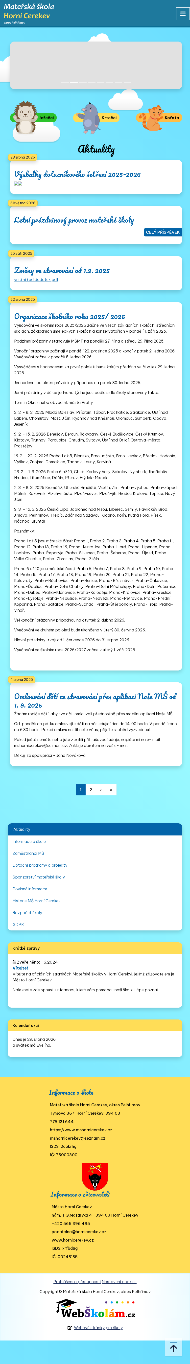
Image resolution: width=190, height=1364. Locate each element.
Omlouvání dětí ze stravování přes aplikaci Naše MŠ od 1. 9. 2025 (95, 700)
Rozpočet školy (27, 912)
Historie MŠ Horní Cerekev (37, 900)
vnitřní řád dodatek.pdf (36, 279)
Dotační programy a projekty (40, 865)
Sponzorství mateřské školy (39, 877)
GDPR (18, 924)
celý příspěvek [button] (163, 232)
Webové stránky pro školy (98, 1327)
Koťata (171, 117)
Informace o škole (29, 841)
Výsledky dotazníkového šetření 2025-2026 (77, 174)
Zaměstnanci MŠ (28, 853)
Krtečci (109, 117)
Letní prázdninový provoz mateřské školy (74, 220)
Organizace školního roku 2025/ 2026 (69, 316)
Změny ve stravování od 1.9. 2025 (62, 270)
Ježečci (46, 117)
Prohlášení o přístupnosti (77, 1281)
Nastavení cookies (119, 1281)
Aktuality (21, 829)
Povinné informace (30, 888)
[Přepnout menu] (183, 13)
